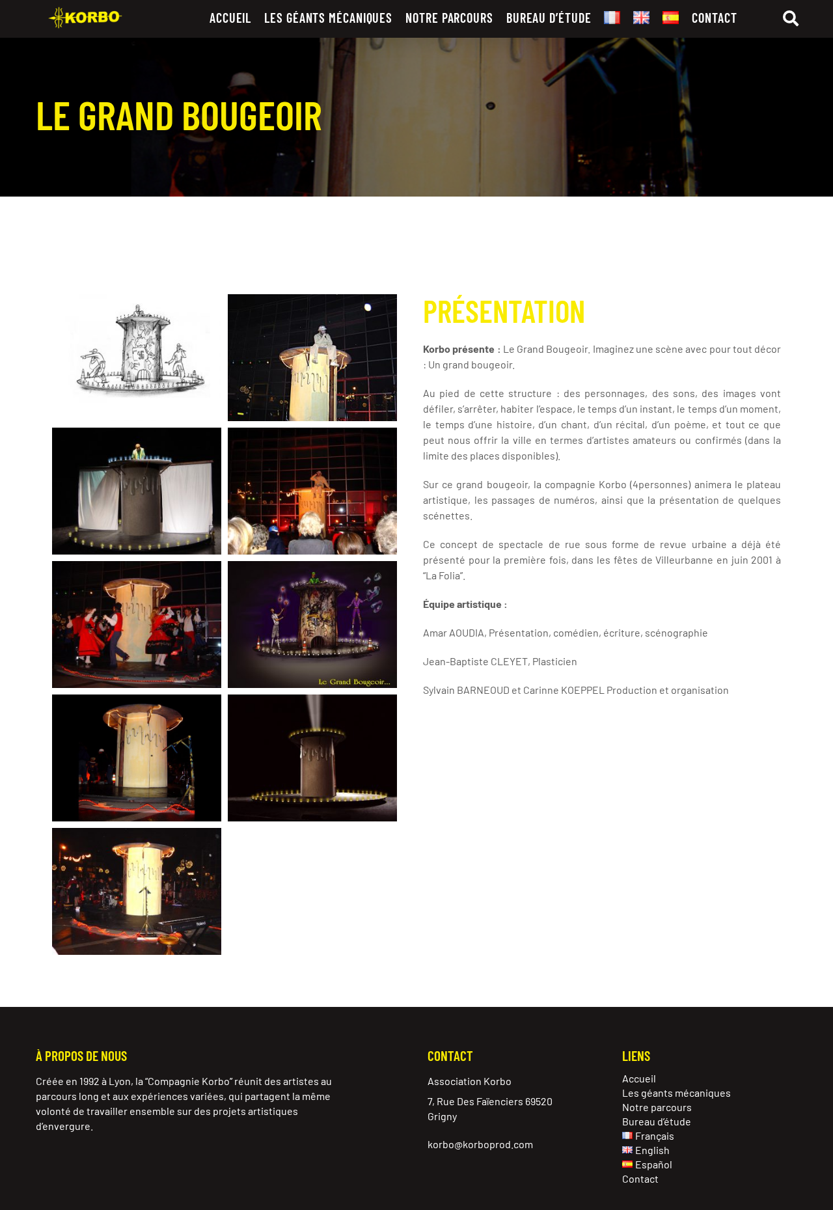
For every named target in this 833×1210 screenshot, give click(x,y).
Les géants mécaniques (328, 17)
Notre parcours (449, 17)
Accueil (230, 17)
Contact (714, 17)
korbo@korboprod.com (480, 1144)
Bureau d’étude (549, 17)
